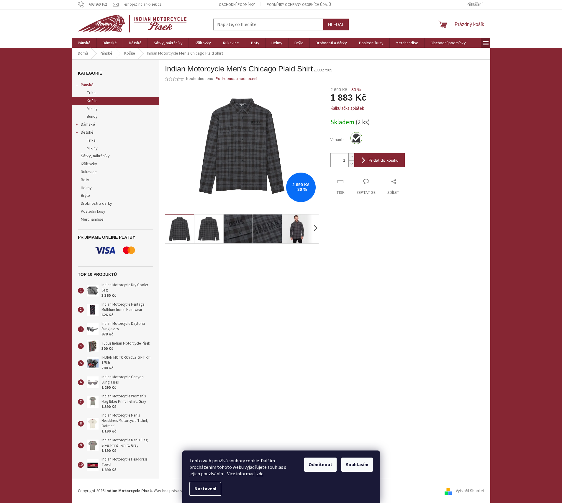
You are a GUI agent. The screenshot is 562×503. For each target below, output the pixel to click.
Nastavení (205, 489)
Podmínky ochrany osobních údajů (299, 4)
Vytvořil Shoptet (470, 491)
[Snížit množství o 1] (351, 163)
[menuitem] (84, 43)
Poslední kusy (93, 211)
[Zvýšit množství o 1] (351, 156)
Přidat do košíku (383, 160)
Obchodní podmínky (237, 4)
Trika (91, 93)
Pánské (87, 85)
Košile (92, 101)
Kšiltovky (89, 164)
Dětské (87, 132)
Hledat (336, 24)
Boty (85, 180)
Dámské (88, 124)
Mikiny (92, 109)
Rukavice (89, 172)
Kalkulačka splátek (347, 108)
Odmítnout (320, 464)
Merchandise (92, 219)
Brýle (85, 196)
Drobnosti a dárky (96, 204)
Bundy (92, 116)
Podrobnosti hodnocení (236, 79)
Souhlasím (357, 464)
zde (259, 474)
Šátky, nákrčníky (95, 156)
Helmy (86, 188)
